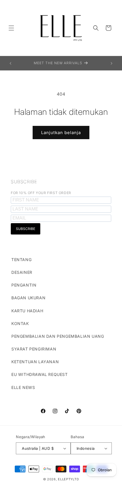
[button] (11, 28)
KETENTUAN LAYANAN (35, 361)
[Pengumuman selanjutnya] (111, 63)
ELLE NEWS (23, 387)
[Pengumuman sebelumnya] (10, 63)
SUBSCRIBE (24, 181)
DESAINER (21, 272)
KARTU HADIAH (27, 310)
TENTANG (21, 259)
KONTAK (20, 323)
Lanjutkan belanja (61, 132)
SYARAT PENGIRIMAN (33, 349)
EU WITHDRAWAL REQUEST (39, 374)
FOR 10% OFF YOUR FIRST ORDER (41, 193)
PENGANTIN (23, 285)
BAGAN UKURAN (28, 297)
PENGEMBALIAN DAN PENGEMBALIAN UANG (57, 336)
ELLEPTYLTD (68, 479)
